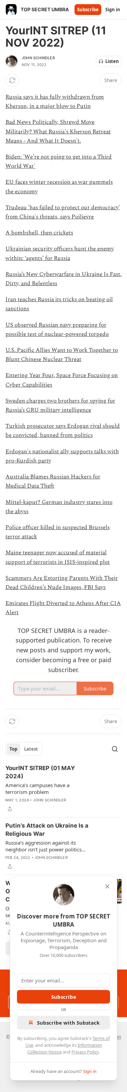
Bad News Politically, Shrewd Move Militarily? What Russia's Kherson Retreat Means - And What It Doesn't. (58, 131)
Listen (112, 61)
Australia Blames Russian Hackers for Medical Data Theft (52, 481)
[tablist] (23, 749)
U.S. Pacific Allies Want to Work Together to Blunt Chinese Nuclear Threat (61, 355)
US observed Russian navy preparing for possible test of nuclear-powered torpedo (57, 330)
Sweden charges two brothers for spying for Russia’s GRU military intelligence (60, 405)
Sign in (112, 9)
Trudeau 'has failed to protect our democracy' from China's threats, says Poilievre (62, 212)
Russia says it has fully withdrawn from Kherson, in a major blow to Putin (54, 102)
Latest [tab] (31, 749)
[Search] (115, 749)
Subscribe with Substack (68, 1022)
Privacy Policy (85, 1052)
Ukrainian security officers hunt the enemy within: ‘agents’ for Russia (59, 253)
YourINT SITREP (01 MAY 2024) (40, 772)
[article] (63, 788)
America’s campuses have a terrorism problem (37, 788)
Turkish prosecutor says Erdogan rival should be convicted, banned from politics (62, 431)
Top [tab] (13, 749)
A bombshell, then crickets (39, 232)
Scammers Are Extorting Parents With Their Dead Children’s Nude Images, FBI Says (61, 583)
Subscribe (88, 9)
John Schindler (38, 57)
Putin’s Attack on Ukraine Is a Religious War (46, 829)
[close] (107, 886)
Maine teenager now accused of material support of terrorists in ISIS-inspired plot (57, 557)
